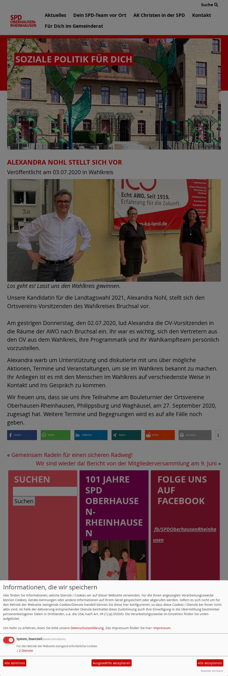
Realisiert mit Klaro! (212, 670)
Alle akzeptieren (210, 663)
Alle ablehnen (14, 663)
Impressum (161, 628)
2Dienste (24, 650)
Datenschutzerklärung (87, 628)
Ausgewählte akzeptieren (111, 663)
